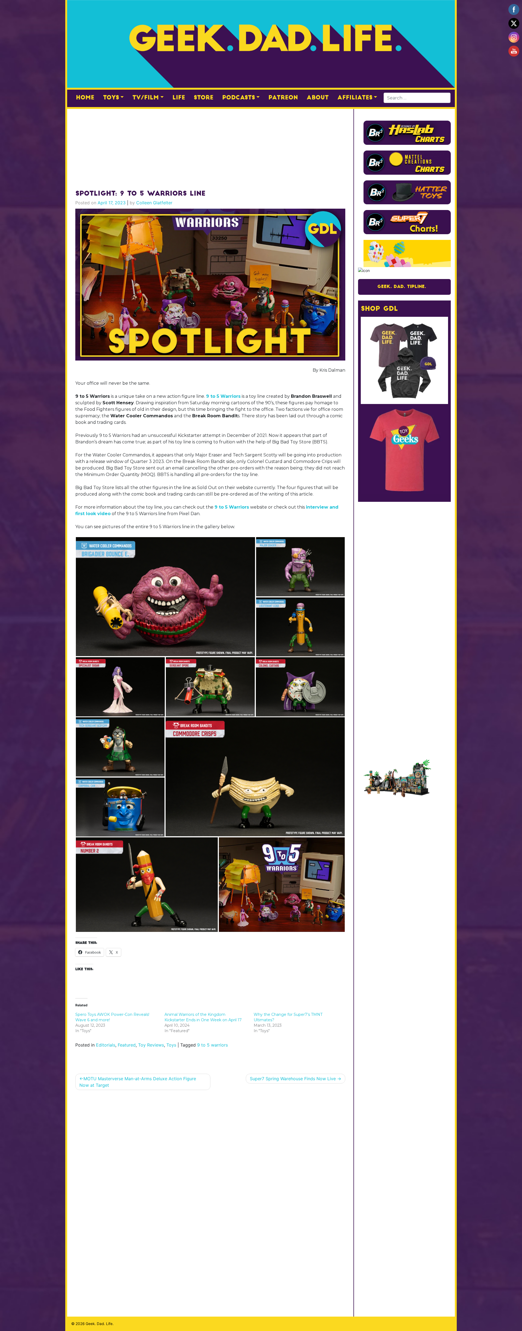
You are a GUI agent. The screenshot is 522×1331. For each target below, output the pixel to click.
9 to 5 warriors (212, 1045)
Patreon (283, 98)
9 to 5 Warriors (223, 396)
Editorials (105, 1045)
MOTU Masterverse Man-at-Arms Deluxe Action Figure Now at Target (137, 1082)
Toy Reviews (151, 1045)
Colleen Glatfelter (154, 202)
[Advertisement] (210, 147)
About (318, 98)
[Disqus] (210, 1164)
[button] (165, 597)
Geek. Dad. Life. (100, 1323)
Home (85, 98)
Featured (127, 1045)
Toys (111, 98)
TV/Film (145, 98)
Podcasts (238, 98)
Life (178, 98)
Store (203, 98)
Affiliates (354, 98)
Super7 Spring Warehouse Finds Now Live (293, 1078)
